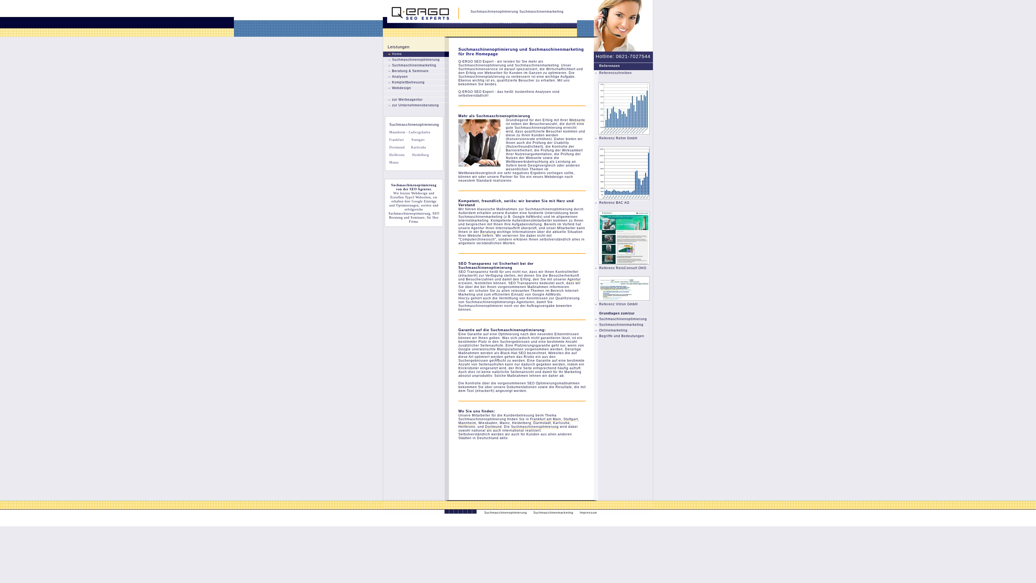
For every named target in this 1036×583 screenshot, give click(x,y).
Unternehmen (471, 22)
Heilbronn (397, 155)
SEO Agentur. (421, 189)
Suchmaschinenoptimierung (416, 60)
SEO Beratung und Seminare (414, 215)
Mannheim (467, 423)
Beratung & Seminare (410, 71)
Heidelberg (420, 155)
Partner (493, 22)
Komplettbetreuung (408, 82)
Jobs (508, 22)
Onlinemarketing (613, 330)
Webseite (577, 120)
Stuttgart (417, 140)
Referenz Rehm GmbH (618, 138)
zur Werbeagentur (407, 99)
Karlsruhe (418, 147)
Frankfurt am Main (545, 419)
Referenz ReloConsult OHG (622, 268)
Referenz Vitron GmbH (618, 304)
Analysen (400, 77)
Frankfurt (396, 140)
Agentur (574, 279)
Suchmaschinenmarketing (414, 65)
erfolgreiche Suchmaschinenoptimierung (409, 211)
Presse (521, 22)
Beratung (488, 232)
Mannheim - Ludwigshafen (409, 132)
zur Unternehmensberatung (415, 105)
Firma (413, 221)
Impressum (588, 512)
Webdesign (401, 88)
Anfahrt (554, 22)
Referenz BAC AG (614, 203)
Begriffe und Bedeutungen (621, 336)
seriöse (426, 205)
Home (397, 54)
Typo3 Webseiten (418, 197)
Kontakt (537, 22)
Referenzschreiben (615, 73)
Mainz (394, 162)
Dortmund (397, 147)
